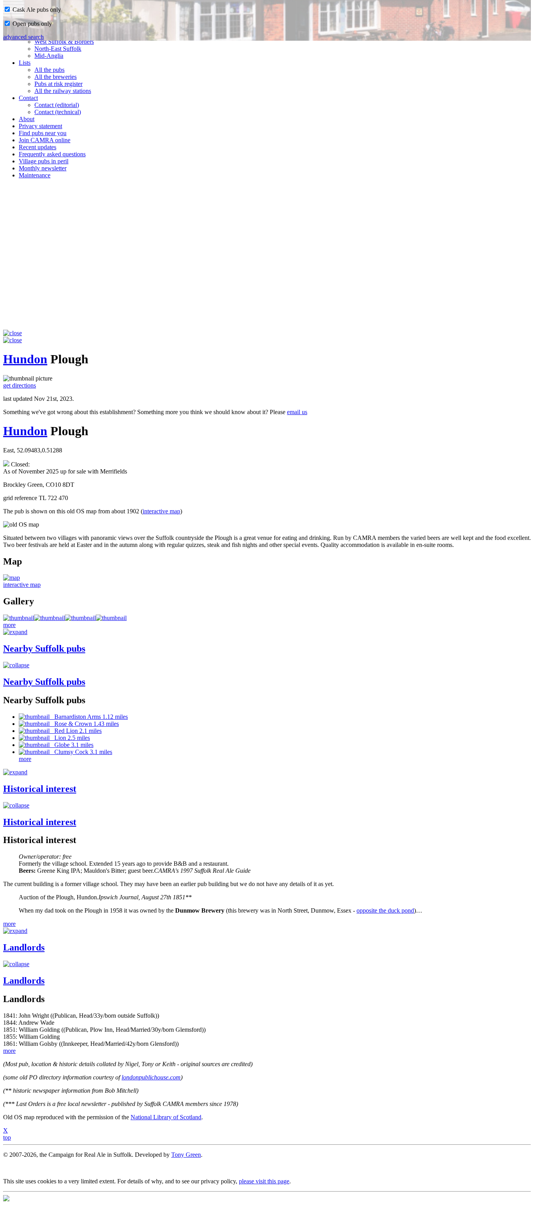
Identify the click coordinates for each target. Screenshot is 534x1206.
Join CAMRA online (44, 140)
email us (297, 412)
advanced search (23, 37)
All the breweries (55, 76)
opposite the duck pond (385, 910)
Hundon (25, 359)
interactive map (161, 511)
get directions (19, 385)
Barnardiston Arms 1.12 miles (89, 716)
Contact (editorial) (56, 105)
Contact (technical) (57, 112)
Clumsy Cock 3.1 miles (81, 752)
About (26, 119)
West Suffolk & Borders (64, 41)
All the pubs (49, 69)
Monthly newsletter (42, 168)
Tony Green (186, 1154)
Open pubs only (31, 23)
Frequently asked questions (52, 154)
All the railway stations (62, 91)
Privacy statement (40, 126)
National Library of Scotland (166, 1117)
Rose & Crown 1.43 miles (84, 723)
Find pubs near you (42, 133)
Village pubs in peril (43, 161)
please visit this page (264, 1181)
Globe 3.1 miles (71, 744)
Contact (28, 98)
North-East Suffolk (57, 48)
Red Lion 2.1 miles (76, 730)
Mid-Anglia (48, 55)
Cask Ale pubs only (36, 9)
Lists (24, 62)
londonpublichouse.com (151, 1077)
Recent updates (37, 147)
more (9, 625)
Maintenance (34, 175)
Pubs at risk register (58, 83)
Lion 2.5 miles (70, 737)
